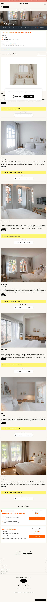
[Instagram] (19, 585)
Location (19, 27)
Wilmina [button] (5, 7)
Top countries (4, 565)
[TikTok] (28, 585)
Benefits (2, 561)
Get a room (43, 27)
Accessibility (31, 592)
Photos (12, 27)
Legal (14, 592)
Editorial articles (4, 571)
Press (18, 592)
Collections (3, 567)
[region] (23, 94)
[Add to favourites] (2, 23)
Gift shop (3, 563)
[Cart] (43, 4)
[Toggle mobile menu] (45, 3)
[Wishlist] (41, 4)
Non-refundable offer (9, 529)
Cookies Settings (18, 96)
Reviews (27, 27)
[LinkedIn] (25, 585)
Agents (21, 592)
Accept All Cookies (29, 96)
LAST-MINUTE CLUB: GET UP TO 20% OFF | (23, 0)
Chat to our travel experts (41, 599)
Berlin (5, 21)
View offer (37, 518)
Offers (35, 27)
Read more (3, 102)
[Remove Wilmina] (8, 7)
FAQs (16, 592)
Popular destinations (5, 569)
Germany (10, 21)
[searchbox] (28, 7)
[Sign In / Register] (2, 4)
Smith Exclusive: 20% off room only (13, 513)
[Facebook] (22, 585)
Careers (23, 592)
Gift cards (27, 592)
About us (3, 559)
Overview (4, 27)
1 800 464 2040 (27, 554)
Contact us (3, 573)
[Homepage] (23, 3)
